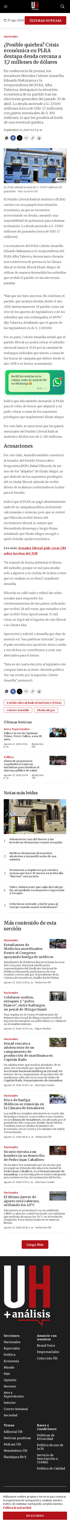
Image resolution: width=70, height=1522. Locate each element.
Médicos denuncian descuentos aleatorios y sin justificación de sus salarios (32, 856)
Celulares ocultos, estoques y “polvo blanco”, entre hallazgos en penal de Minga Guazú (25, 1003)
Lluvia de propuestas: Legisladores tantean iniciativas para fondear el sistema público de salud (21, 765)
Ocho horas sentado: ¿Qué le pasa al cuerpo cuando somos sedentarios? (33, 905)
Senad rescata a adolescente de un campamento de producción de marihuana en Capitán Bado (28, 1051)
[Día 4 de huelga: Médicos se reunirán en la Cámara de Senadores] (57, 1099)
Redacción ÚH (37, 745)
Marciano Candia (44, 1085)
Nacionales (11, 36)
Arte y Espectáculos (16, 729)
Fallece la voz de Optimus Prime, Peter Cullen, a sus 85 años (23, 736)
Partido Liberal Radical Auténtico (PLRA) (34, 702)
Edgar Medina (43, 1028)
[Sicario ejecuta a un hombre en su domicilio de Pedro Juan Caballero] (57, 1150)
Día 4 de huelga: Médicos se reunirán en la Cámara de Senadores (24, 1104)
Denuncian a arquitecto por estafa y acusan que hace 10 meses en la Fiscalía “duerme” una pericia (36, 873)
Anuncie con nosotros (47, 1337)
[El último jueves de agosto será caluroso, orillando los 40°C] (57, 1196)
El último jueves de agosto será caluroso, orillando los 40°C (22, 1201)
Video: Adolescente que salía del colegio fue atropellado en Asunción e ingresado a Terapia (36, 890)
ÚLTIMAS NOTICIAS (45, 20)
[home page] (35, 6)
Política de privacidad (17, 1507)
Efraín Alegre (46, 710)
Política (9, 757)
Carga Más (35, 1245)
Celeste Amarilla (18, 710)
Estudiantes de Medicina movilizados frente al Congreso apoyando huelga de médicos (28, 951)
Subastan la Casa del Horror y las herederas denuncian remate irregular (35, 841)
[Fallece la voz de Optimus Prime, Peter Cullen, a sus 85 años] (57, 732)
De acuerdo (35, 1515)
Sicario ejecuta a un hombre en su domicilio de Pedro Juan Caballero (24, 1156)
